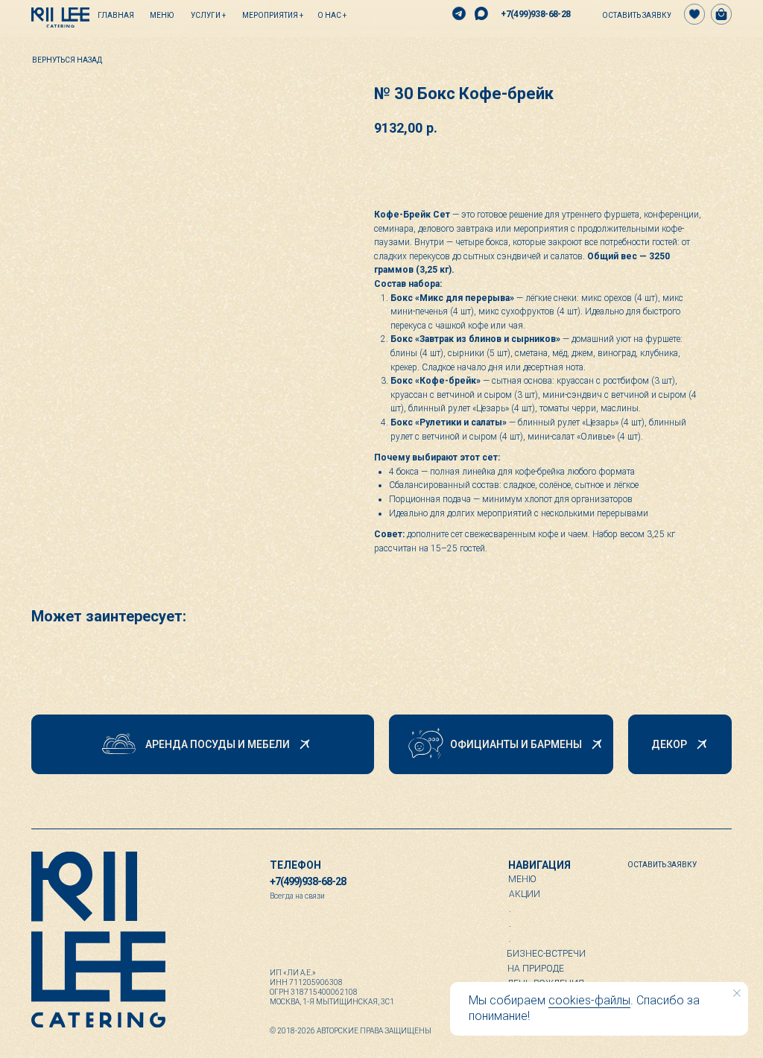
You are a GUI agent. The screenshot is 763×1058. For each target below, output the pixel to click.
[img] (60, 17)
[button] (630, 14)
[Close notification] (736, 993)
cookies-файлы (589, 1000)
